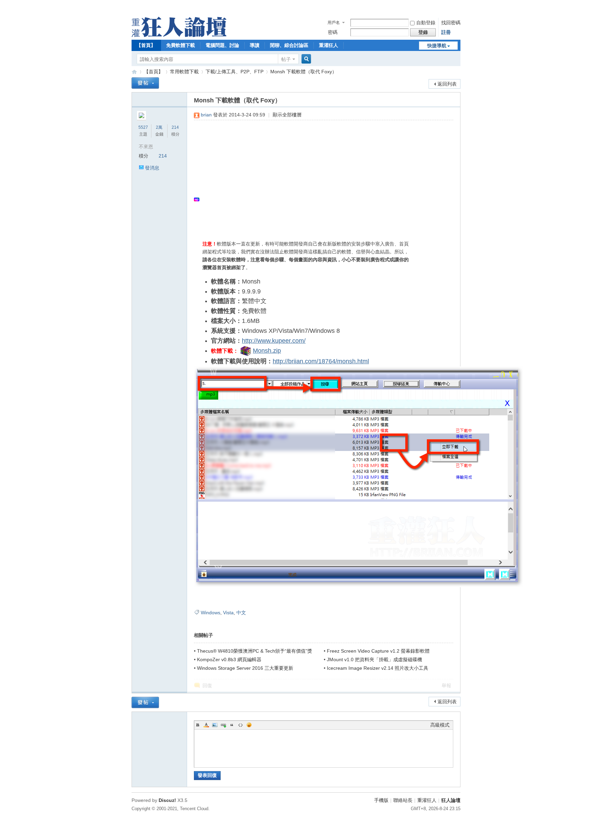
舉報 (446, 685)
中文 (241, 612)
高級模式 (439, 725)
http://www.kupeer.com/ (274, 340)
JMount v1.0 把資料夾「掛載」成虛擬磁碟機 (374, 659)
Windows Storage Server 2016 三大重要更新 (245, 668)
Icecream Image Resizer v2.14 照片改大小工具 (377, 668)
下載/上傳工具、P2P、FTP (234, 71)
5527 (143, 127)
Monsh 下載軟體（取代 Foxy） (303, 71)
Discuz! (167, 800)
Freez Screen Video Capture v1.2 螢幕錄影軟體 (378, 651)
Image (214, 724)
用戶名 (334, 22)
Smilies (249, 724)
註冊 (446, 32)
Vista (228, 612)
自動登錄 (425, 22)
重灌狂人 (328, 45)
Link (223, 724)
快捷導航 (436, 45)
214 (175, 127)
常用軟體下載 (184, 71)
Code (240, 724)
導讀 (254, 45)
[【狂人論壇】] (179, 35)
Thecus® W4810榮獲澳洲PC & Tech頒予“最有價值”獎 (254, 651)
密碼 (332, 32)
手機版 (381, 800)
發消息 (152, 168)
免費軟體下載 (180, 45)
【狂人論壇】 (134, 72)
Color (206, 724)
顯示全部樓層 (287, 114)
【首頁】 (146, 45)
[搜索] (305, 59)
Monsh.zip (267, 350)
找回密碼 (450, 22)
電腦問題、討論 (222, 45)
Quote (232, 724)
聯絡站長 (402, 800)
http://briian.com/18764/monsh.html (321, 361)
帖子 (286, 59)
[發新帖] (145, 83)
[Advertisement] (320, 175)
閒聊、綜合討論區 (289, 45)
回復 (207, 685)
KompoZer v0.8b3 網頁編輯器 (229, 659)
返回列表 (447, 84)
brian (206, 114)
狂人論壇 (450, 800)
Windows (210, 612)
